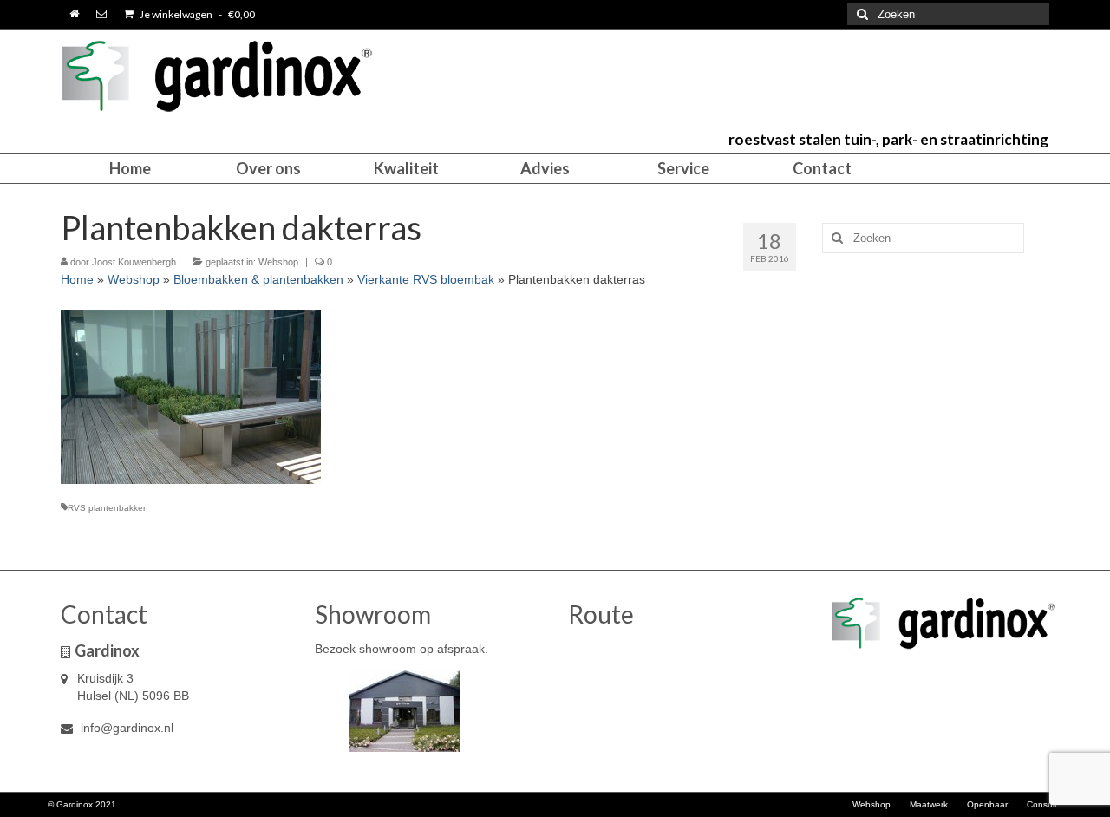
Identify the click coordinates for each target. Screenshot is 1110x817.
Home (77, 279)
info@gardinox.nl (125, 728)
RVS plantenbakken (108, 508)
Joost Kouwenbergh (134, 262)
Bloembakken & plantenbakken (258, 279)
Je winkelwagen (196, 14)
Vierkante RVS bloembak (425, 279)
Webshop (278, 262)
